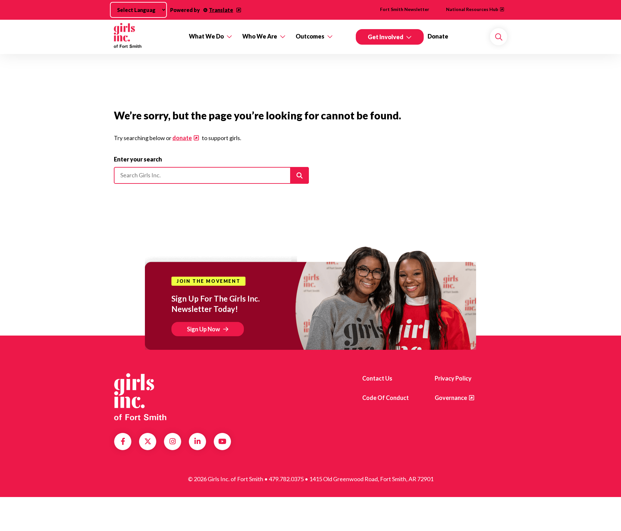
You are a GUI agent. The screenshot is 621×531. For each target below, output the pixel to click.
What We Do (206, 36)
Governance (451, 397)
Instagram (173, 441)
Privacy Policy (453, 378)
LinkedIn (197, 441)
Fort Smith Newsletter (404, 9)
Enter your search (138, 159)
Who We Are (259, 36)
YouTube (222, 441)
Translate (221, 10)
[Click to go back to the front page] (147, 37)
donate (182, 137)
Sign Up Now (203, 329)
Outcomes (310, 36)
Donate (438, 36)
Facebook (123, 441)
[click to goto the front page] (140, 396)
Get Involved (385, 36)
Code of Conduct (385, 397)
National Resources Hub (472, 9)
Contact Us (377, 378)
